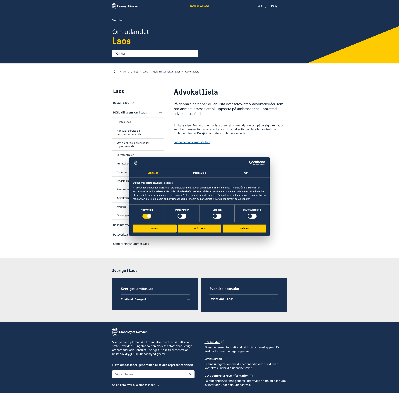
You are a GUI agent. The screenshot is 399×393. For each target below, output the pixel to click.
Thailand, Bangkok (134, 299)
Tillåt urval (199, 228)
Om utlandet (130, 71)
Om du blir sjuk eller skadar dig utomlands (133, 144)
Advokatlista (125, 198)
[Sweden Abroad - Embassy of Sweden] (127, 6)
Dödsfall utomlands (128, 181)
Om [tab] (246, 173)
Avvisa (154, 228)
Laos (145, 71)
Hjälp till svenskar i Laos (166, 71)
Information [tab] (199, 173)
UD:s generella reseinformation (226, 375)
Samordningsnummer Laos (131, 244)
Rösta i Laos (121, 102)
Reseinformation (124, 225)
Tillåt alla (244, 228)
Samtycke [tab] (152, 173)
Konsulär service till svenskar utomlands (129, 132)
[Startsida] (115, 71)
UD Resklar (212, 342)
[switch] (182, 216)
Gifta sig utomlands (128, 215)
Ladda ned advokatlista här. (192, 142)
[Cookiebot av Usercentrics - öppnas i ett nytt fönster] (252, 162)
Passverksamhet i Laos (128, 234)
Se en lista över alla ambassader (133, 385)
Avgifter (121, 206)
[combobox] (155, 53)
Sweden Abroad (199, 6)
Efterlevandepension (129, 189)
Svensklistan (213, 359)
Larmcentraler (125, 155)
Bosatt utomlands (127, 172)
